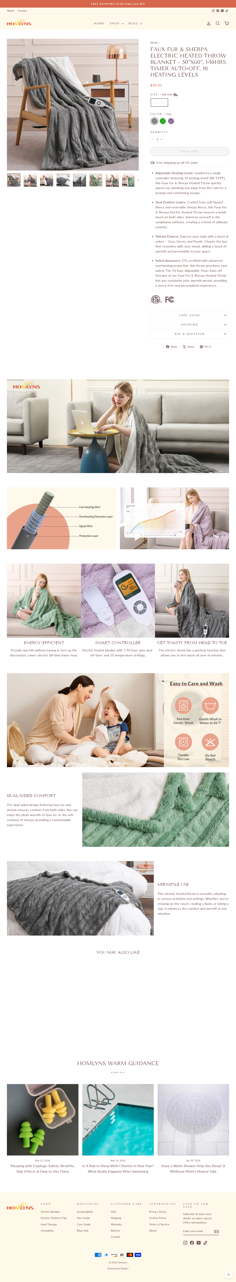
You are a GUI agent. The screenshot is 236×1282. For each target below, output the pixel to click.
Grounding (47, 1230)
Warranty (116, 1224)
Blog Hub (82, 1230)
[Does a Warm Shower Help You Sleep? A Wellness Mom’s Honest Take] (193, 1120)
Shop (115, 23)
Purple (171, 121)
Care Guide (189, 315)
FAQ (113, 1211)
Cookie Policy (157, 1217)
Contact (22, 10)
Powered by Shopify (118, 1268)
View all (118, 1072)
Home (99, 23)
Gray (154, 121)
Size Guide (83, 1217)
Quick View (33, 1011)
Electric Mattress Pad (53, 1217)
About (10, 10)
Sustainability (85, 1211)
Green (162, 121)
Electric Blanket (50, 1211)
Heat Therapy (49, 1224)
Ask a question (190, 333)
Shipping (189, 324)
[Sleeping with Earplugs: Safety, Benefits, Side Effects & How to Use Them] (42, 1120)
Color (160, 113)
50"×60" (159, 102)
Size (161, 94)
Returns (115, 1230)
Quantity (159, 132)
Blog (134, 23)
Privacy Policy (157, 1211)
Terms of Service (159, 1224)
